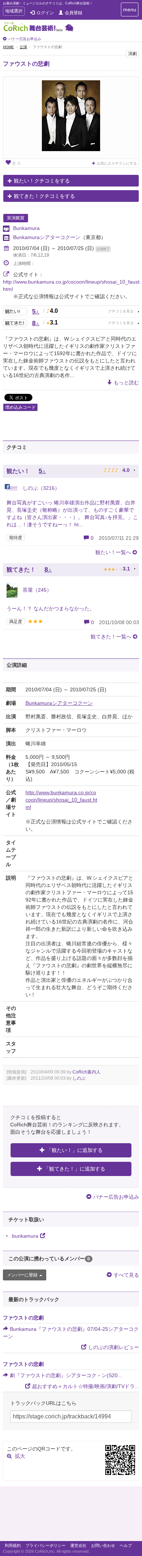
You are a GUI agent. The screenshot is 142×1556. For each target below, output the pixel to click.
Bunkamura (26, 228)
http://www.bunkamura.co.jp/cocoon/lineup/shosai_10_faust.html (61, 799)
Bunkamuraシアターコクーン (46, 237)
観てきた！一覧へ (111, 636)
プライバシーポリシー (45, 1545)
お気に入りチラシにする (117, 163)
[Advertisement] (71, 1515)
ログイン (45, 12)
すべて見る (126, 1275)
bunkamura (25, 1236)
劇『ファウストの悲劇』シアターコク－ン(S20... (66, 1375)
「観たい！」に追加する (75, 1150)
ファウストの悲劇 (26, 64)
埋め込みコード (20, 407)
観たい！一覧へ (113, 552)
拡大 (20, 1456)
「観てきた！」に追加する (74, 1169)
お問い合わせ (103, 1545)
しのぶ (79, 1078)
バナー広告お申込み (24, 39)
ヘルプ (126, 1545)
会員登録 (73, 12)
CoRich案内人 (86, 1072)
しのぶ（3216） (40, 488)
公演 (23, 47)
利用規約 (13, 1545)
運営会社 (78, 1545)
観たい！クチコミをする (42, 181)
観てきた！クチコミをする (44, 196)
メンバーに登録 (22, 1275)
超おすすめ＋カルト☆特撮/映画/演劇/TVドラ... (85, 1386)
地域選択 (14, 12)
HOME (8, 47)
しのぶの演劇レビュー (113, 1347)
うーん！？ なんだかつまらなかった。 (51, 608)
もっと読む (126, 382)
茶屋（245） (36, 590)
